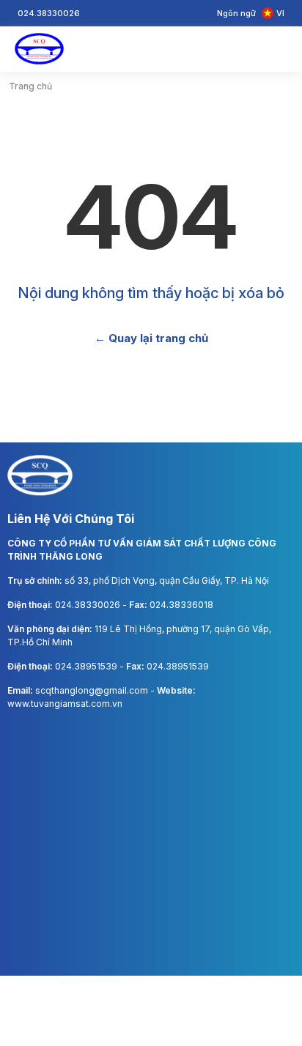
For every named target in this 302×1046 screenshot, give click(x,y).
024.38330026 (88, 604)
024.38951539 (87, 666)
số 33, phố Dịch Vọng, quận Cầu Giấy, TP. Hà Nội (167, 580)
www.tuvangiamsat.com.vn (64, 703)
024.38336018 (181, 604)
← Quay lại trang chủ (151, 338)
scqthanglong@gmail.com (92, 690)
